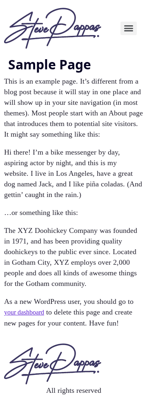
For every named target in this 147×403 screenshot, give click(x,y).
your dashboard (24, 312)
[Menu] (128, 28)
